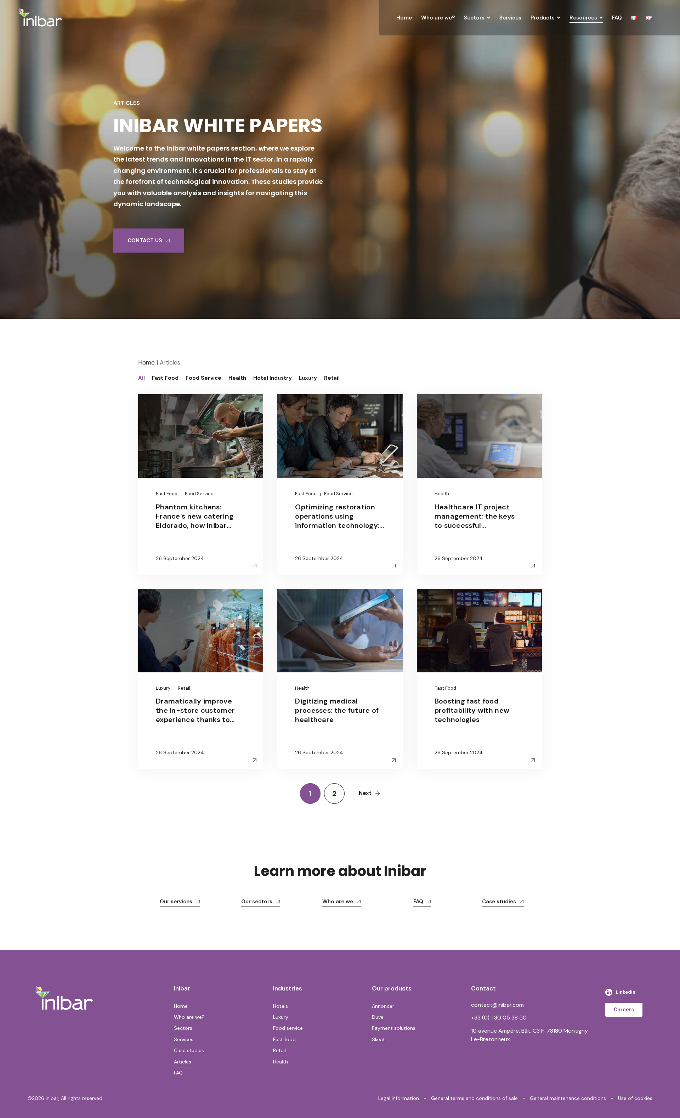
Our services (176, 901)
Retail (184, 688)
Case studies (499, 901)
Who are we (337, 901)
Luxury (163, 688)
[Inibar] (40, 17)
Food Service (199, 494)
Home (146, 362)
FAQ (418, 901)
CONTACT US (145, 240)
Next (365, 793)
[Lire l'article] (254, 566)
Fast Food (166, 494)
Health (442, 494)
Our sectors (256, 901)
